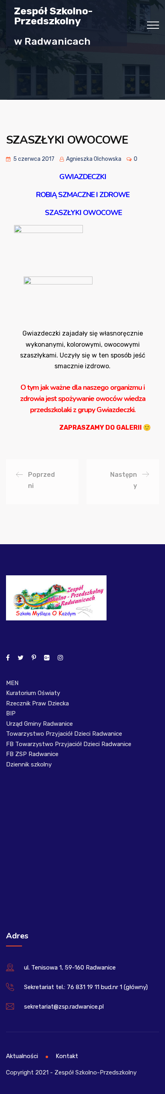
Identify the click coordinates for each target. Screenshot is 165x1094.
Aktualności (22, 1056)
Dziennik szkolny (29, 764)
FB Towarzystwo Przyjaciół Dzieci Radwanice (68, 744)
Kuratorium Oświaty (33, 693)
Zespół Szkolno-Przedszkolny (53, 15)
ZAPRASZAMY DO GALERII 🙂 (105, 427)
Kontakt (67, 1056)
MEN (12, 683)
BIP (11, 713)
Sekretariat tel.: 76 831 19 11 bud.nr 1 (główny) (86, 987)
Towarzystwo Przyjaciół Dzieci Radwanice (64, 733)
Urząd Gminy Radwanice (39, 723)
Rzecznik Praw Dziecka (37, 703)
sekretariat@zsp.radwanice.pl (64, 1006)
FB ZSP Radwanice (32, 754)
